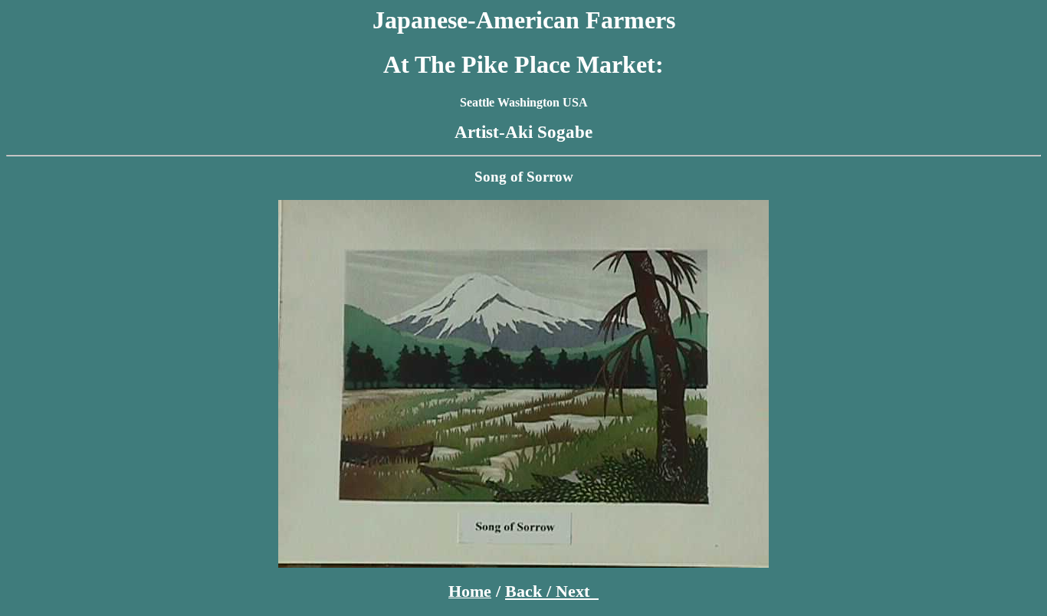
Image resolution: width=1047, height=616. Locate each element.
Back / (530, 591)
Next (577, 591)
